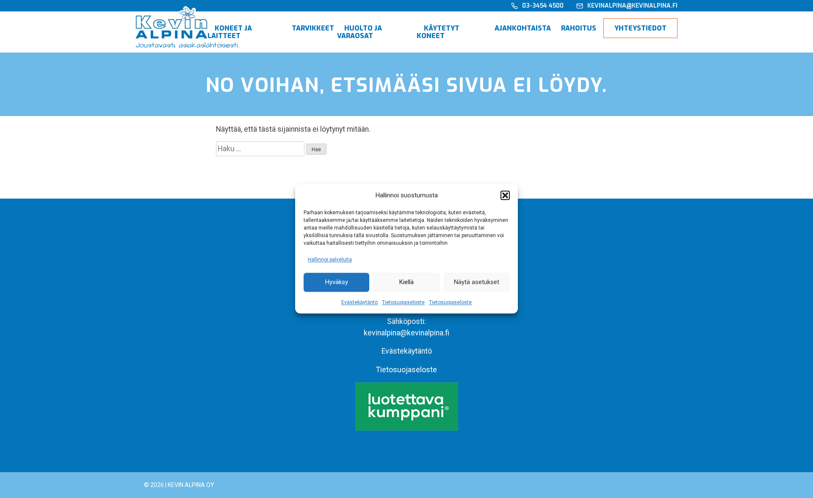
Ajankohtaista (523, 28)
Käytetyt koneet (438, 32)
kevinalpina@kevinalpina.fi (406, 333)
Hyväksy (336, 282)
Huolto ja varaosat (359, 32)
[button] (505, 195)
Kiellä (406, 282)
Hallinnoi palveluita (330, 260)
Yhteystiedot (640, 28)
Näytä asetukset (476, 282)
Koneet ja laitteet (229, 32)
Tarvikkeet (313, 28)
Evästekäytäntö (359, 302)
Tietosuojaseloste (403, 302)
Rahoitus (578, 28)
